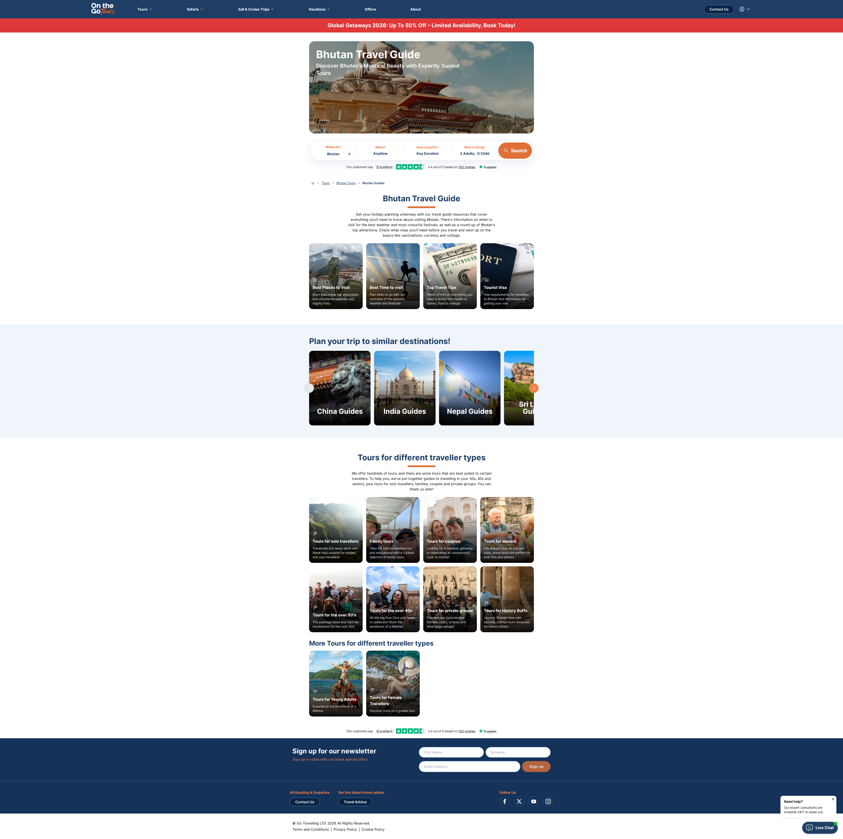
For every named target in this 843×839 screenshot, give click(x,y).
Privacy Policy (345, 829)
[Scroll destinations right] (534, 388)
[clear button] (349, 153)
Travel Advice (355, 802)
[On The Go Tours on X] (519, 801)
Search (519, 150)
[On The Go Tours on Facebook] (505, 801)
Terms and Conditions (310, 829)
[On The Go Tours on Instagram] (548, 801)
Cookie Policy (373, 829)
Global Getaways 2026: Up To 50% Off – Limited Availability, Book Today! (421, 25)
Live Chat (825, 827)
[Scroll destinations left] (309, 388)
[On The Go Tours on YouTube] (534, 801)
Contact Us (719, 9)
